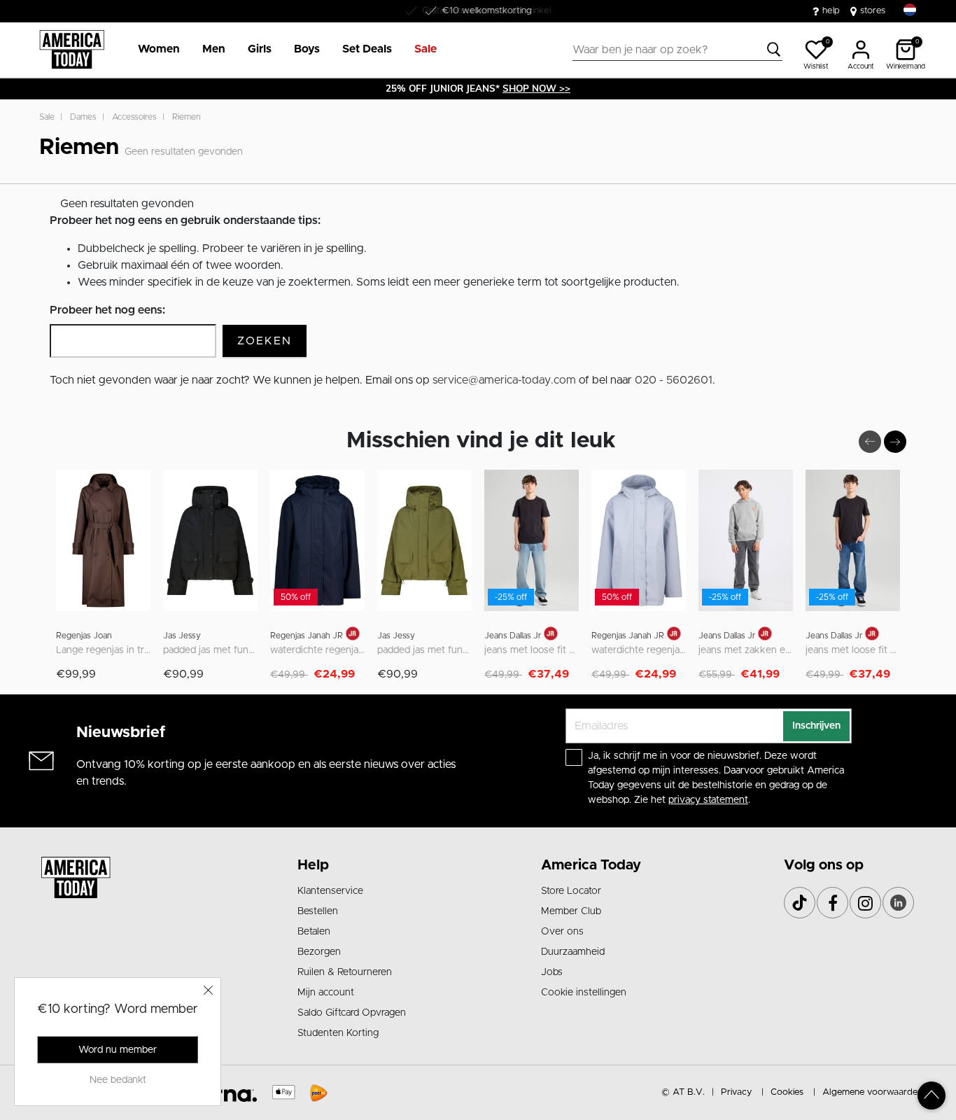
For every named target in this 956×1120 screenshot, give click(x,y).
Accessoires (134, 117)
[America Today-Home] (71, 49)
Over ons (562, 932)
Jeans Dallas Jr (512, 635)
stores (872, 10)
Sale (47, 117)
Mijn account (325, 992)
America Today (591, 865)
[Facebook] (832, 902)
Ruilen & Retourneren (344, 972)
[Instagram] (865, 902)
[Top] (932, 1096)
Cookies (787, 1092)
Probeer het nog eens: (107, 310)
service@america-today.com (504, 380)
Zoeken (264, 340)
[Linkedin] (898, 902)
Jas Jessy (182, 635)
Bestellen (317, 911)
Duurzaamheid (573, 952)
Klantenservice (330, 891)
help (831, 10)
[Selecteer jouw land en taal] (909, 10)
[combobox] (677, 49)
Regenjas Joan (84, 635)
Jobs (552, 972)
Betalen (313, 932)
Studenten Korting (338, 1033)
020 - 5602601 (673, 380)
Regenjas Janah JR (306, 635)
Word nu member (117, 1050)
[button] (159, 49)
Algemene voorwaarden (872, 1092)
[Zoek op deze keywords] (774, 49)
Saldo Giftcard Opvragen (351, 1013)
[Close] (208, 989)
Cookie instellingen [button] (583, 992)
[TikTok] (799, 902)
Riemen (186, 117)
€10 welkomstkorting (487, 10)
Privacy (736, 1092)
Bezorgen (319, 952)
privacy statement (708, 800)
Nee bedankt (118, 1080)
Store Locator (571, 891)
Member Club (571, 911)
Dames (83, 117)
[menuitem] (153, 49)
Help (313, 865)
